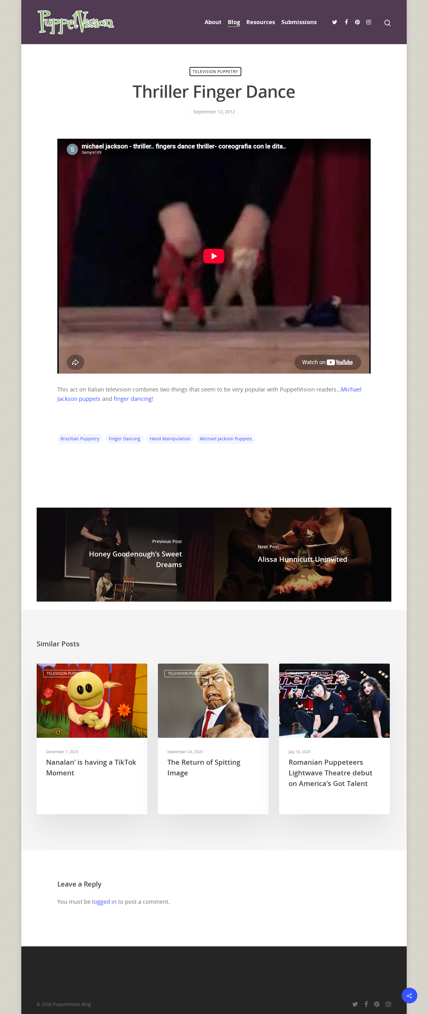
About (213, 22)
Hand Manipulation (170, 439)
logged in (104, 901)
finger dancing (133, 398)
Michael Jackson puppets (226, 439)
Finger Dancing (124, 439)
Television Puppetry (215, 71)
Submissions (299, 22)
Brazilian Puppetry (79, 439)
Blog (234, 22)
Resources (260, 22)
